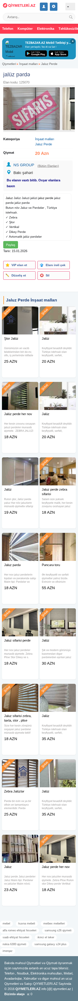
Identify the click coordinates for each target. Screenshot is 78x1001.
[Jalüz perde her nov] (20, 387)
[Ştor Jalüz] (20, 311)
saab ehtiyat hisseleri (16, 937)
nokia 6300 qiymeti (14, 944)
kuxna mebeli (26, 923)
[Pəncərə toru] (58, 538)
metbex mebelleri (54, 923)
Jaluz (9, 198)
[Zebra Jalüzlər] (20, 764)
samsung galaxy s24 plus (50, 944)
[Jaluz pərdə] (20, 538)
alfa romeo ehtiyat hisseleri (19, 930)
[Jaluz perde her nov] (58, 840)
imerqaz (8, 950)
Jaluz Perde (49, 64)
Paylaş (10, 244)
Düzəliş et (18, 275)
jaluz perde (45, 198)
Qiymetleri (9, 64)
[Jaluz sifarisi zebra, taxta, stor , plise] (20, 689)
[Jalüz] (58, 311)
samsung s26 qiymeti (58, 930)
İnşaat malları (28, 64)
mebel (6, 923)
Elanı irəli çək (55, 265)
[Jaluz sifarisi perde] (20, 613)
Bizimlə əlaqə (14, 994)
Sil (47, 275)
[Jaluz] (20, 840)
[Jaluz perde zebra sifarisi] (58, 462)
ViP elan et (19, 265)
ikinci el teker (45, 937)
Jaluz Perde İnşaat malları (31, 300)
